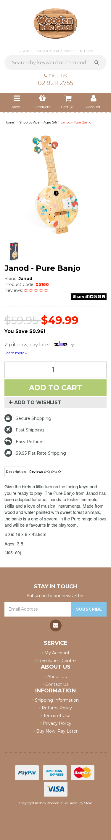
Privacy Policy (56, 723)
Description (16, 472)
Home (9, 122)
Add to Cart (55, 387)
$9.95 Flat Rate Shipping (41, 453)
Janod (25, 278)
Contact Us (56, 684)
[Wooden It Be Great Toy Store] (55, 23)
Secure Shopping (33, 418)
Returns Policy (56, 708)
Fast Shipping (30, 430)
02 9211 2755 (55, 83)
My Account (56, 653)
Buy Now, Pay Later (56, 731)
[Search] (99, 62)
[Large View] (13, 251)
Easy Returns (29, 441)
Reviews (36, 472)
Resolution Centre (56, 660)
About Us (56, 676)
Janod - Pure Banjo (76, 122)
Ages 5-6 (50, 122)
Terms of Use (56, 715)
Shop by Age (29, 122)
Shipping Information (56, 700)
